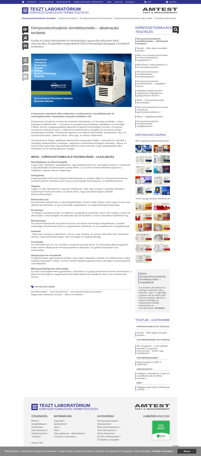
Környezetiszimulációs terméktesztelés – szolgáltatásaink (147, 123)
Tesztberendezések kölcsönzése (96, 18)
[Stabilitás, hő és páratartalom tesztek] (162, 190)
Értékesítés (37, 427)
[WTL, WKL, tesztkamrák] (162, 149)
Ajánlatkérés (60, 424)
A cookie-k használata (65, 436)
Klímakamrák (103, 424)
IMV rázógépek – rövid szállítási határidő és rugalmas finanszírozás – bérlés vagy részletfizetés (152, 349)
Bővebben (159, 308)
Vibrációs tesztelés (68, 18)
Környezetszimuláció (107, 421)
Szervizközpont (144, 369)
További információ (162, 451)
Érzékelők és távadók (107, 439)
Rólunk (34, 421)
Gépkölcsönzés (39, 433)
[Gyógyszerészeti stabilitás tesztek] (143, 180)
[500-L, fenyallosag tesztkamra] (143, 170)
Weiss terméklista (73, 294)
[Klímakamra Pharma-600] (162, 180)
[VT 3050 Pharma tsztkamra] (143, 217)
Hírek (139, 383)
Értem (187, 451)
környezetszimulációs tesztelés (86, 292)
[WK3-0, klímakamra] (143, 149)
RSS (56, 430)
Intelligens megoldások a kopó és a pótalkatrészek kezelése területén (153, 376)
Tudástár (35, 436)
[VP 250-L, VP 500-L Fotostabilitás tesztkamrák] (162, 248)
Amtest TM (36, 443)
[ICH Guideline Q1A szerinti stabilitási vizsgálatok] (143, 238)
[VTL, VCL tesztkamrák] (162, 217)
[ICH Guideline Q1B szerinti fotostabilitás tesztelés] (143, 248)
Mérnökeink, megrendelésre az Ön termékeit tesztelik (151, 66)
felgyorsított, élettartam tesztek (46, 294)
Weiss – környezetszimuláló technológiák (150, 101)
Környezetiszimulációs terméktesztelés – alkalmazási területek (152, 41)
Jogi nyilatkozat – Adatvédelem (69, 433)
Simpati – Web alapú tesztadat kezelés (151, 49)
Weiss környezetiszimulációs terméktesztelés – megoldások (153, 278)
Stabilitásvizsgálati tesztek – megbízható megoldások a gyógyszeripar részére (150, 93)
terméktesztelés (39, 292)
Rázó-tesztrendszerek (108, 427)
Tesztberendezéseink (165, 18)
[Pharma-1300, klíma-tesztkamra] (143, 190)
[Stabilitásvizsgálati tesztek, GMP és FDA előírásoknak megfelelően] (162, 206)
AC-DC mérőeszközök (108, 436)
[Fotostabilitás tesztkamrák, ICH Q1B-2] (143, 258)
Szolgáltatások (38, 424)
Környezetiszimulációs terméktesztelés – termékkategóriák (147, 74)
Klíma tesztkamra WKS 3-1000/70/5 (149, 363)
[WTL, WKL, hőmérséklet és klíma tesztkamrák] (162, 170)
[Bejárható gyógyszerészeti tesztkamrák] (162, 159)
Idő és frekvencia (105, 433)
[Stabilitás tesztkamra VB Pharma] (143, 206)
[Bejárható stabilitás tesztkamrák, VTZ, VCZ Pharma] (162, 227)
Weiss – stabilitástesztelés (149, 116)
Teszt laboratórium (106, 430)
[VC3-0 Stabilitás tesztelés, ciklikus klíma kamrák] (143, 227)
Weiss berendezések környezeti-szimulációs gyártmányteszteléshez (152, 109)
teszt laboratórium (59, 292)
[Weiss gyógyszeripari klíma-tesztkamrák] (143, 159)
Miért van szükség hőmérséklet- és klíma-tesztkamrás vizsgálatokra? (152, 57)
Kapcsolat (59, 421)
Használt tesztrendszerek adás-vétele (133, 18)
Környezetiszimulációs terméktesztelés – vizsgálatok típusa (151, 83)
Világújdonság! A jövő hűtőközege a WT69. (153, 388)
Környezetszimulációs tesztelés (39, 18)
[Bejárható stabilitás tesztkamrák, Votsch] (162, 238)
